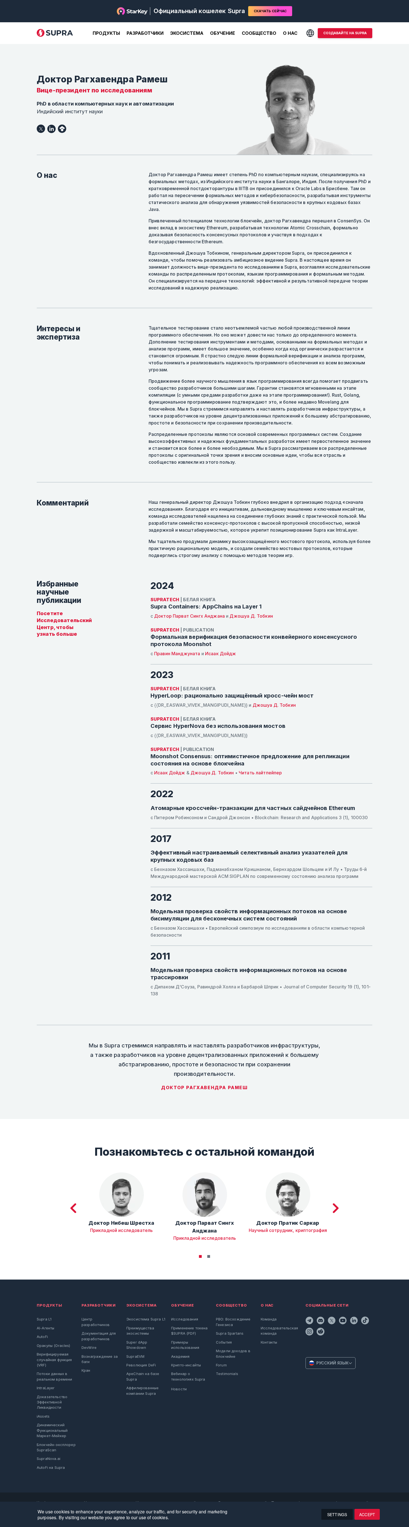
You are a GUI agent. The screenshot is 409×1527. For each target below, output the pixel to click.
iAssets (43, 1416)
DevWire (89, 1347)
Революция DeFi (141, 1365)
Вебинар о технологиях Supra (188, 1376)
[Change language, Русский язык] (310, 33)
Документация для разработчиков (99, 1336)
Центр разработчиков (96, 1322)
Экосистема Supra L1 (145, 1319)
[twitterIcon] (332, 1321)
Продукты (106, 33)
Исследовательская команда (279, 1330)
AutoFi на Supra (51, 1467)
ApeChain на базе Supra (142, 1376)
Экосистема (186, 33)
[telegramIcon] (309, 1321)
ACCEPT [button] (367, 1514)
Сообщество (259, 33)
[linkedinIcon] (354, 1321)
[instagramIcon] (309, 1332)
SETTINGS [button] (337, 1514)
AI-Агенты (45, 1328)
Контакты (269, 1342)
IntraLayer (46, 1388)
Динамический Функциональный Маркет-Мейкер (52, 1430)
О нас (290, 33)
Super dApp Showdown (136, 1345)
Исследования (184, 1319)
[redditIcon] (321, 1332)
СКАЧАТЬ (270, 11)
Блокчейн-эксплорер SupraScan (56, 1447)
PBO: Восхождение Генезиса (233, 1322)
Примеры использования (185, 1345)
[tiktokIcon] (365, 1321)
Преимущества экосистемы (140, 1330)
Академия (180, 1356)
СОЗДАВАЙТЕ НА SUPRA (345, 33)
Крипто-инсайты (186, 1365)
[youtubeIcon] (343, 1321)
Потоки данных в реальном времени (54, 1376)
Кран (86, 1370)
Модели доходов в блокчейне (233, 1353)
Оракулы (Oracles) (53, 1345)
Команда (269, 1319)
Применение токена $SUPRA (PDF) (189, 1330)
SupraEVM (135, 1356)
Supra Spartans (229, 1333)
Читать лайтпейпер (260, 772)
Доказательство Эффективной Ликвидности (52, 1402)
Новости (179, 1389)
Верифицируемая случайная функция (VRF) (54, 1359)
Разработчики (145, 33)
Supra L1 (44, 1319)
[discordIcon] (321, 1321)
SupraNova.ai (48, 1458)
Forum (221, 1365)
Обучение (222, 33)
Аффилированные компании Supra (142, 1390)
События (224, 1342)
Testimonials (227, 1373)
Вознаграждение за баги (100, 1359)
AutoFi (42, 1336)
